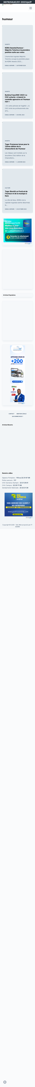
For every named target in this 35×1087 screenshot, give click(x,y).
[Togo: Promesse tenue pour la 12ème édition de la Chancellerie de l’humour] (17, 129)
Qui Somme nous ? (17, 416)
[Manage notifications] (4, 1082)
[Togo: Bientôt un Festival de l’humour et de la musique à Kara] (17, 176)
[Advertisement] (17, 270)
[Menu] (30, 8)
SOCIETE (7, 44)
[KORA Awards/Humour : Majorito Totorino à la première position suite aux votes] (17, 33)
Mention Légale (21, 413)
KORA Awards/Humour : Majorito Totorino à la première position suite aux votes (17, 50)
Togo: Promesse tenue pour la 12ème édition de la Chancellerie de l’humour (17, 146)
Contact (11, 413)
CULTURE (7, 188)
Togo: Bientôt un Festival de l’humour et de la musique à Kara (16, 193)
